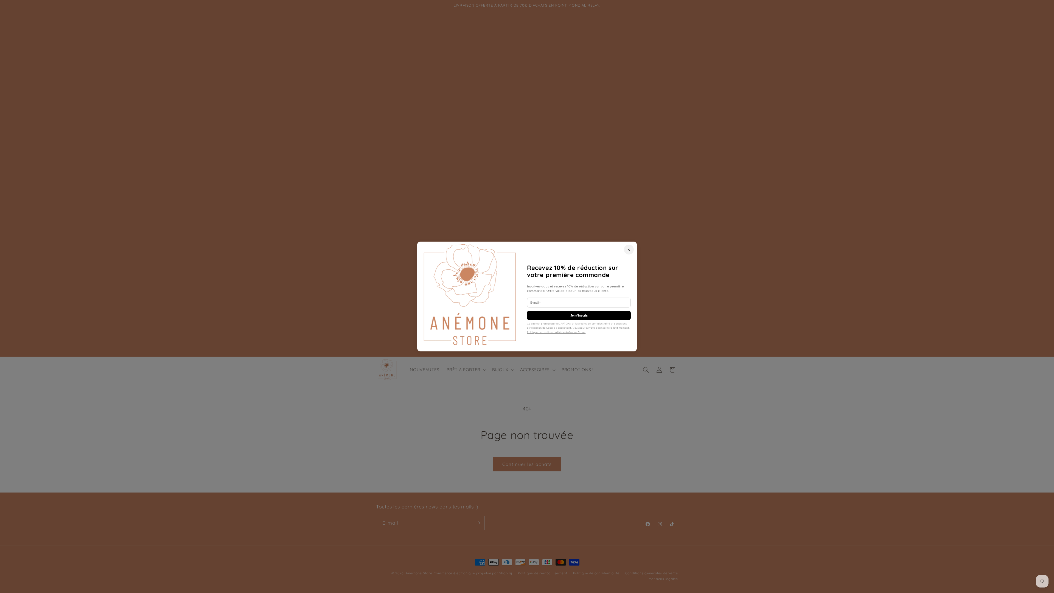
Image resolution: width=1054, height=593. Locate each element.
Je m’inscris (579, 315)
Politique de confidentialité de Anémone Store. (556, 332)
